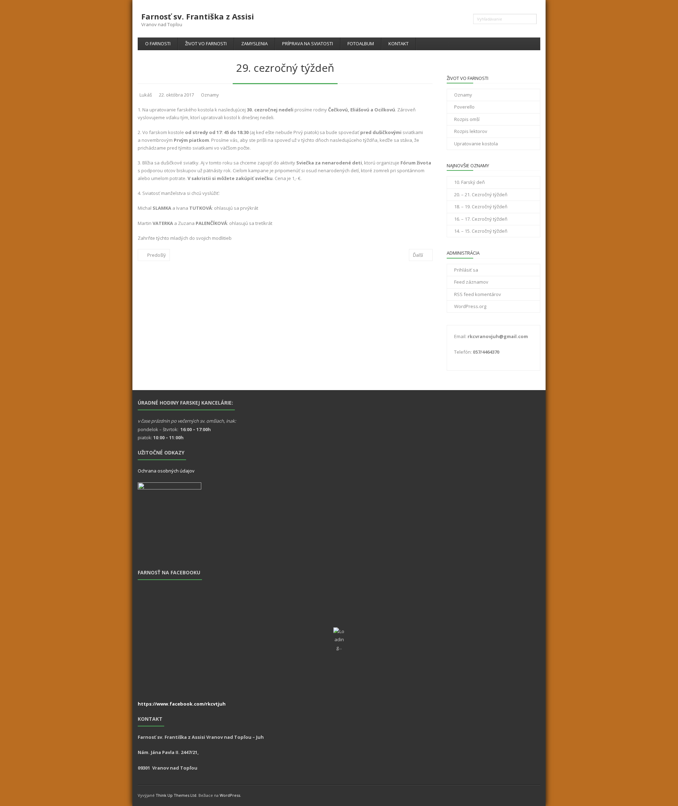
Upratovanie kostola (476, 143)
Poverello (464, 107)
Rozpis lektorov (470, 131)
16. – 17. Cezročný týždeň (480, 219)
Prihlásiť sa (466, 270)
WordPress (230, 795)
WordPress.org (470, 306)
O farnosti (158, 43)
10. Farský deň (469, 182)
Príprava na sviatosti (307, 43)
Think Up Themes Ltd (176, 795)
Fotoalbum (360, 43)
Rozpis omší (467, 119)
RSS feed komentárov (477, 294)
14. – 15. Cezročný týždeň (480, 231)
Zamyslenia (254, 43)
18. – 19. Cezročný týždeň (480, 206)
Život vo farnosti (206, 43)
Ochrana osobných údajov (166, 471)
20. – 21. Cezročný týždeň (480, 194)
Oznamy (210, 95)
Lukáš (145, 95)
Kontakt (398, 43)
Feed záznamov (471, 282)
